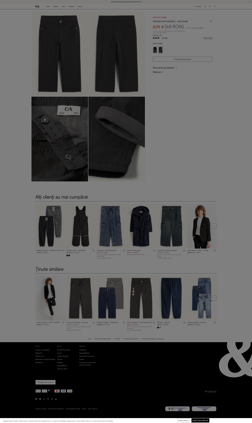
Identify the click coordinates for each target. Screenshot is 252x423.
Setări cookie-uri (183, 420)
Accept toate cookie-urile (200, 420)
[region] (126, 420)
